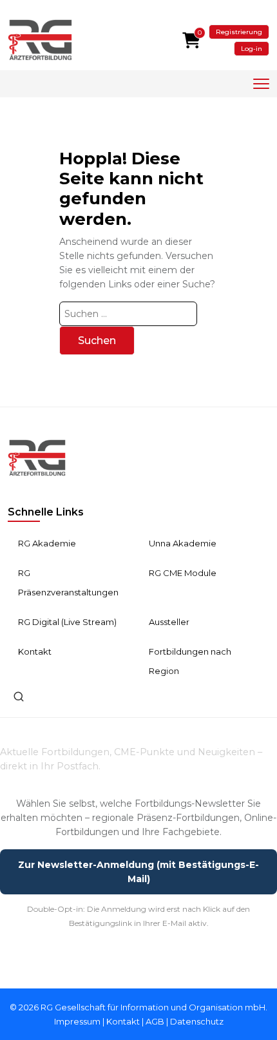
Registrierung (239, 32)
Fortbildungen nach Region (190, 661)
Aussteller (169, 622)
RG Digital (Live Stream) (67, 622)
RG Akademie (47, 543)
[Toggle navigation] (261, 84)
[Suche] (19, 697)
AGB (155, 1021)
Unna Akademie (182, 543)
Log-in (251, 48)
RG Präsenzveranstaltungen (68, 582)
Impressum (77, 1021)
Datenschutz (197, 1021)
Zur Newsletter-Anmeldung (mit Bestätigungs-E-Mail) (138, 872)
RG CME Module (182, 573)
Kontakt (35, 651)
